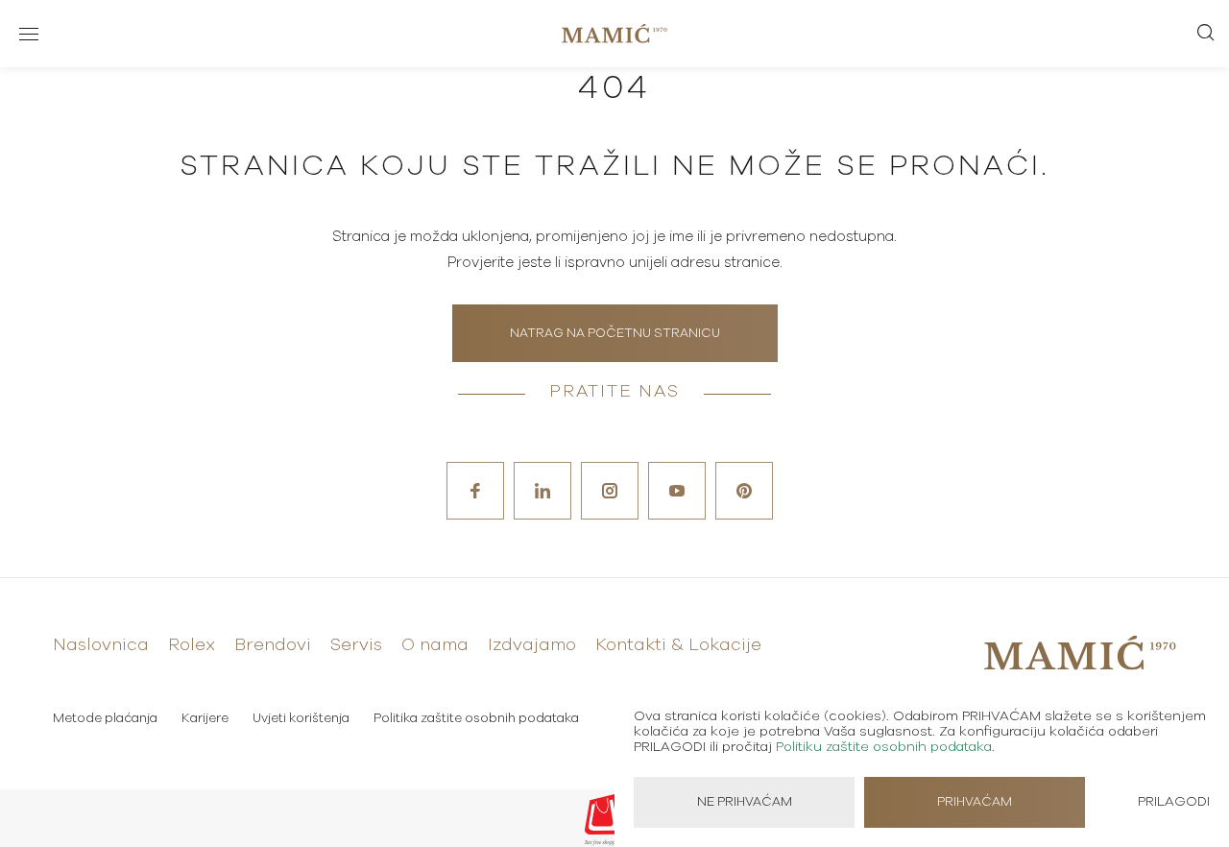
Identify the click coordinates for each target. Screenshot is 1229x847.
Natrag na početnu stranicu (615, 333)
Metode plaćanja (105, 719)
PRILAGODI (1174, 802)
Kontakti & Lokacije (678, 645)
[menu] (29, 33)
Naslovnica (101, 645)
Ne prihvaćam (744, 802)
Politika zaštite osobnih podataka (476, 719)
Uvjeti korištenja (301, 719)
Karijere (205, 719)
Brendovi (272, 645)
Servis (356, 645)
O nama (435, 645)
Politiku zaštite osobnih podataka (884, 747)
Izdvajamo (532, 645)
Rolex (191, 645)
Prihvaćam (974, 802)
